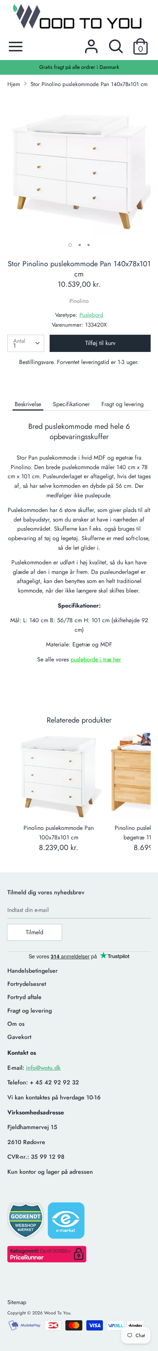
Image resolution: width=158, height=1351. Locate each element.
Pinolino (79, 301)
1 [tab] (70, 245)
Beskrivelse (28, 404)
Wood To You (57, 1313)
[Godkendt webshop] (26, 1223)
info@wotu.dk (43, 1068)
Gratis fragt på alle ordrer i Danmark (79, 67)
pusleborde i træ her (96, 659)
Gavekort (19, 1037)
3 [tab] (88, 245)
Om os (16, 1024)
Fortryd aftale (24, 997)
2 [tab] (80, 245)
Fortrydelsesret (26, 984)
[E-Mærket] (67, 1222)
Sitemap (16, 1302)
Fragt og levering (122, 404)
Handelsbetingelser (32, 970)
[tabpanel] (79, 165)
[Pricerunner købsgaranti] (46, 1260)
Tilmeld (34, 932)
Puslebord (91, 315)
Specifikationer (71, 404)
